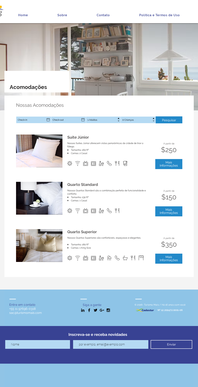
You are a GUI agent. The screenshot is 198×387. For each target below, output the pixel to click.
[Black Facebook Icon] (89, 310)
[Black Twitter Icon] (95, 310)
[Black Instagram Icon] (108, 310)
